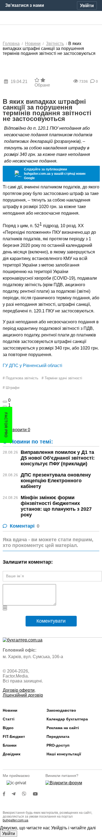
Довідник (11, 754)
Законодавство (61, 710)
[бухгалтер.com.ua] (51, 18)
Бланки (10, 745)
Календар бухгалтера (67, 719)
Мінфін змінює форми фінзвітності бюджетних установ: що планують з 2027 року (56, 506)
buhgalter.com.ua (15, 820)
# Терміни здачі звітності (62, 378)
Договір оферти (19, 690)
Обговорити (16, 429)
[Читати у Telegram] (17, 794)
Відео (8, 728)
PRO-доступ (58, 745)
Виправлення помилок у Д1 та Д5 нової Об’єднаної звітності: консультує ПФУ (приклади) (58, 457)
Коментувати (51, 621)
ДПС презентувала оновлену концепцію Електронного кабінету (56, 480)
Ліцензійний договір (23, 695)
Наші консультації (64, 754)
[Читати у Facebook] (7, 794)
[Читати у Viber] (27, 794)
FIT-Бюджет (14, 736)
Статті (8, 719)
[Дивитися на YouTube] (38, 794)
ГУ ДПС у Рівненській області (32, 365)
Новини (10, 710)
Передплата (58, 736)
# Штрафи (11, 388)
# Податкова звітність (20, 378)
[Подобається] (5, 402)
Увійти (8, 833)
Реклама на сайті (63, 728)
